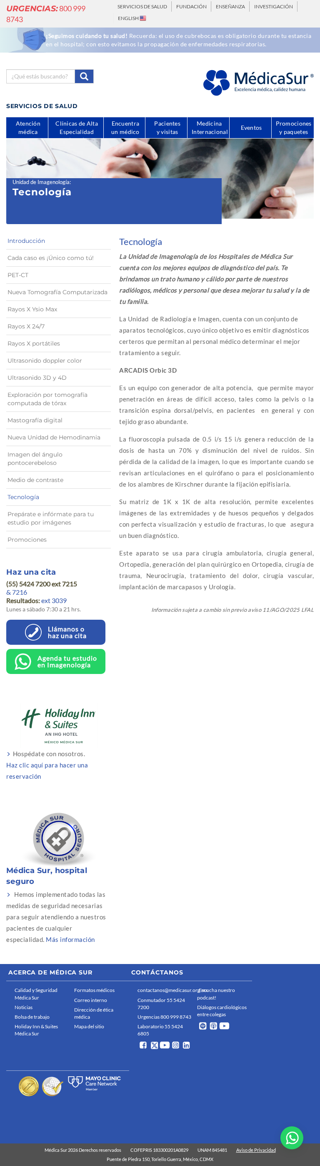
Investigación (273, 6)
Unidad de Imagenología (41, 182)
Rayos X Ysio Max (32, 309)
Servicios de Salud (142, 6)
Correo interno (90, 1000)
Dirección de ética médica (93, 1013)
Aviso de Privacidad (256, 1150)
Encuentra (125, 127)
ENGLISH (129, 18)
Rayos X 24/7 (26, 326)
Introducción (26, 241)
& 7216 (16, 592)
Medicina (210, 127)
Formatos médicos (94, 990)
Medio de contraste (35, 480)
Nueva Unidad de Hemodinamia (54, 437)
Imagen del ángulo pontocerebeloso (35, 459)
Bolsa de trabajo (32, 1017)
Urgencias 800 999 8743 (164, 1017)
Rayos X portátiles (34, 343)
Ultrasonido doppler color (45, 360)
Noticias (23, 1007)
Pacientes (167, 127)
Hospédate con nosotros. (47, 765)
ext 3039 (36, 600)
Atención (28, 127)
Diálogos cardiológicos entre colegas (222, 1010)
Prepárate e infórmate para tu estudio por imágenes (51, 518)
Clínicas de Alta (76, 129)
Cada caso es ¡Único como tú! (51, 258)
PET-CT (18, 275)
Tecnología (23, 497)
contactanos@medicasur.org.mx (165, 990)
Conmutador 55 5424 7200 (161, 1003)
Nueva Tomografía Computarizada (58, 292)
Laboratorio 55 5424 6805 (160, 1030)
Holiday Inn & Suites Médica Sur (36, 1030)
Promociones (27, 539)
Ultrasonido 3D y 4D (37, 377)
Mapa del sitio (89, 1026)
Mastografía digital (35, 420)
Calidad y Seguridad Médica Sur (36, 993)
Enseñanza (230, 6)
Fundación (191, 6)
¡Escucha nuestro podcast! (216, 993)
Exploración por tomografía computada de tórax (48, 399)
